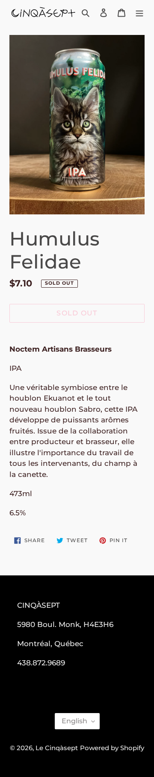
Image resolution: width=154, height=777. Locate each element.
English (74, 721)
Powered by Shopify (112, 748)
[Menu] (139, 13)
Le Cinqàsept (57, 748)
